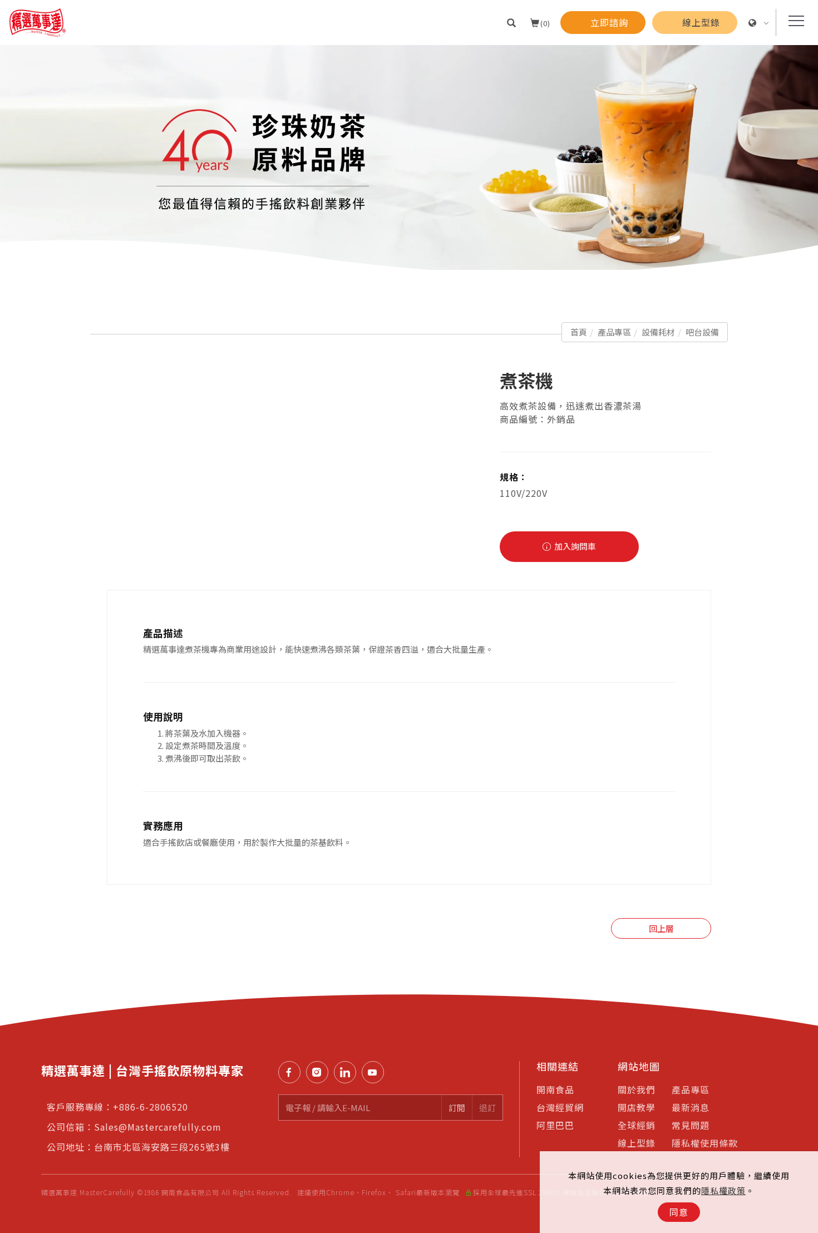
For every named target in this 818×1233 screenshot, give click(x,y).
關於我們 (637, 1089)
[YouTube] (376, 1072)
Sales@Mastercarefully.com (157, 1126)
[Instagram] (320, 1072)
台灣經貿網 (560, 1107)
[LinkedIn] (348, 1072)
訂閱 (457, 1107)
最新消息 (690, 1107)
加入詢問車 (574, 546)
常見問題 (690, 1125)
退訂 (487, 1107)
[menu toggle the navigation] (793, 21)
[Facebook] (292, 1072)
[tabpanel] (409, 157)
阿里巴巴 (555, 1125)
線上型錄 (637, 1143)
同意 (678, 1212)
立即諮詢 (802, 833)
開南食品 (555, 1089)
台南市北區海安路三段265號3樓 (162, 1146)
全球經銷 (637, 1125)
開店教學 (637, 1107)
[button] (512, 22)
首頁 (578, 332)
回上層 (661, 928)
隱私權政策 (723, 1190)
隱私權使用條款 (705, 1143)
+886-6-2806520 (150, 1106)
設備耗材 (658, 332)
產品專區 (614, 332)
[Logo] (37, 21)
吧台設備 (702, 332)
